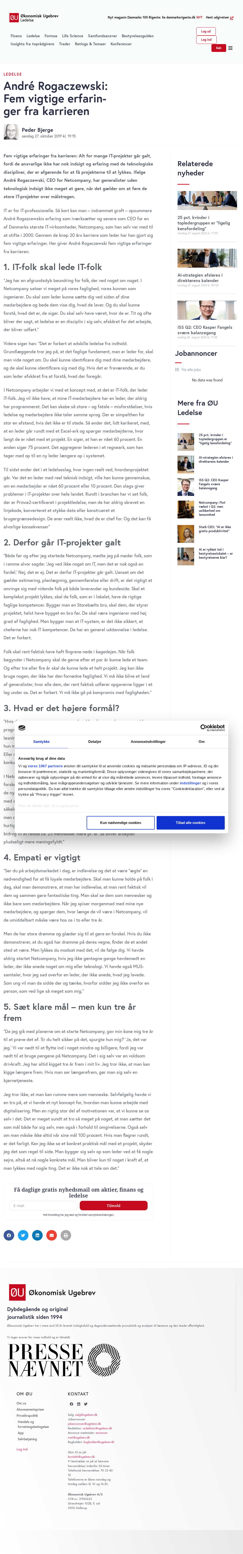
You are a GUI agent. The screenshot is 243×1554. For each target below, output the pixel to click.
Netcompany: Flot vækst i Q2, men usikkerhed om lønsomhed (212, 508)
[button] (230, 48)
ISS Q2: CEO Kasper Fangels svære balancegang (205, 329)
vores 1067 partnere (45, 766)
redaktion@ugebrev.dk (97, 1428)
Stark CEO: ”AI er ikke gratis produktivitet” (215, 529)
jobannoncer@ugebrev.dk (84, 1424)
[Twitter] (85, 1404)
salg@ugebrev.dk (86, 1415)
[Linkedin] (78, 1404)
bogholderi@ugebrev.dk (99, 1442)
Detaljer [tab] (94, 742)
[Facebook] (71, 1404)
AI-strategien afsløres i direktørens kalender (200, 277)
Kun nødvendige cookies (120, 823)
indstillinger (190, 783)
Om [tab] (202, 742)
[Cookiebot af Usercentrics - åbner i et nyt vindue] (204, 727)
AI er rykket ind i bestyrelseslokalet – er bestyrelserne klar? (216, 553)
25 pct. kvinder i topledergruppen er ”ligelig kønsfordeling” (204, 223)
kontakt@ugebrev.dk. (81, 1457)
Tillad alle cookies (190, 823)
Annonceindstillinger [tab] (148, 742)
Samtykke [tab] (41, 742)
